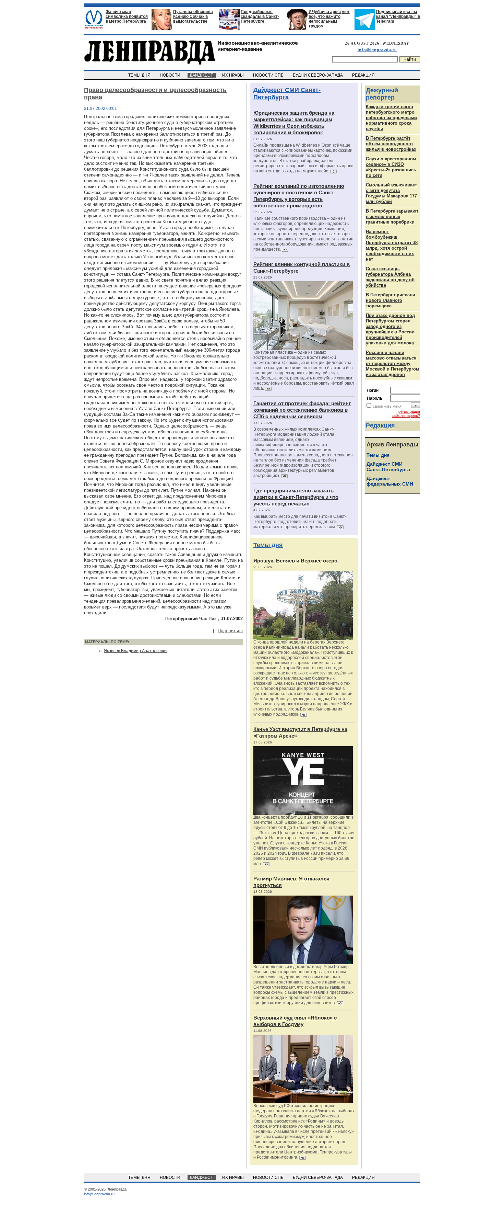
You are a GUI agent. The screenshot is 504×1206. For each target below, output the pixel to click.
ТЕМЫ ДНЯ (140, 75)
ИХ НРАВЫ (233, 75)
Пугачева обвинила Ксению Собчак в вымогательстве (193, 16)
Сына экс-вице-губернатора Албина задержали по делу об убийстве (390, 277)
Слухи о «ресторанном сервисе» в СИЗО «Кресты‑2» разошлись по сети (391, 167)
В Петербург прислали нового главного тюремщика (390, 300)
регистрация (409, 411)
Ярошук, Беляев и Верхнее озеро (295, 561)
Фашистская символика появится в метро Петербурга (127, 16)
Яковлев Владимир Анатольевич (135, 650)
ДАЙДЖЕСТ (202, 75)
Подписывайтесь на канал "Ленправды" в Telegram (398, 16)
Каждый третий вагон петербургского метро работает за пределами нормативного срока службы (391, 117)
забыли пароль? (406, 415)
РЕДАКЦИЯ (364, 75)
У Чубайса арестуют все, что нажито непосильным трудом (329, 19)
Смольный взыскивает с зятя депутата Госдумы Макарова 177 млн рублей (391, 193)
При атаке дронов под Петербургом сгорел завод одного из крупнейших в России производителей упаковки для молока (390, 329)
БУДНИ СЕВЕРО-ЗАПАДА (318, 75)
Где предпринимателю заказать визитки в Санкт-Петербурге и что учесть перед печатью (295, 497)
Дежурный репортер (382, 94)
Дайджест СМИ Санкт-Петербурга (287, 94)
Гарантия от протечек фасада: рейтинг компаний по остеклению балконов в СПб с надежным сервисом (302, 409)
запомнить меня (387, 406)
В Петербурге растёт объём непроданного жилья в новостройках (391, 144)
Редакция (380, 425)
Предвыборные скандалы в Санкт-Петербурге (260, 16)
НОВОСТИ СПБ (269, 75)
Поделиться (230, 630)
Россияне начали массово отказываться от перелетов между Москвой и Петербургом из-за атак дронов (392, 363)
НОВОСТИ (170, 75)
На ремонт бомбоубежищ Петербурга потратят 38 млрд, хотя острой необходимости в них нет (392, 245)
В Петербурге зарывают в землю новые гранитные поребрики (392, 216)
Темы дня (268, 545)
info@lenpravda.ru (377, 50)
